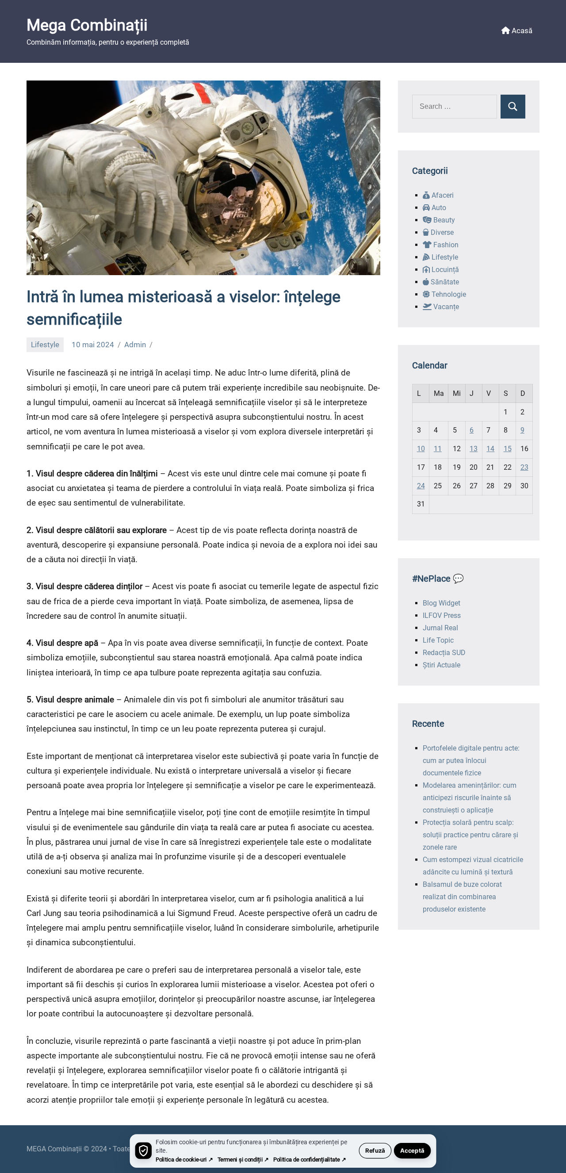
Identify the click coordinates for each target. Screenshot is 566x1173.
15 (508, 449)
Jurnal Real (440, 628)
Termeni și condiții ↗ (243, 1159)
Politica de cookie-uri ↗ (184, 1159)
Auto (438, 207)
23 (524, 467)
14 (490, 449)
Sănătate (444, 282)
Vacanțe (445, 307)
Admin (135, 344)
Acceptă (412, 1150)
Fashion (445, 245)
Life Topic (438, 640)
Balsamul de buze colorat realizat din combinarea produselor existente (462, 896)
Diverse (441, 232)
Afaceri (442, 195)
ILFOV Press (442, 615)
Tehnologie (448, 294)
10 (421, 449)
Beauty (443, 220)
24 (421, 486)
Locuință (444, 269)
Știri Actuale (441, 665)
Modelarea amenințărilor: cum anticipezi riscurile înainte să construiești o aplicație (469, 797)
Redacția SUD (444, 652)
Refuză (375, 1150)
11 (438, 449)
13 (474, 449)
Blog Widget (441, 603)
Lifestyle (45, 344)
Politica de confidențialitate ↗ (309, 1159)
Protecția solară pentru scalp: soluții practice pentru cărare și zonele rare (470, 834)
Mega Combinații (87, 25)
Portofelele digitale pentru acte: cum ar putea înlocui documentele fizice (471, 760)
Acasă (521, 30)
